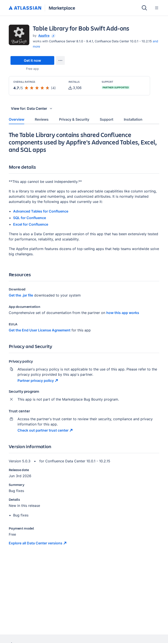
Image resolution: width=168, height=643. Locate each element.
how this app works (122, 312)
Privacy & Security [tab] (74, 119)
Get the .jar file (21, 295)
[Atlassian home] (25, 8)
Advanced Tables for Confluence (40, 211)
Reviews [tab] (42, 119)
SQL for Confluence (29, 218)
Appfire (43, 35)
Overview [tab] (16, 119)
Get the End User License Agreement (39, 330)
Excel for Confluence (30, 224)
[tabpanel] (84, 342)
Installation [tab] (133, 119)
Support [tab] (106, 119)
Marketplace (62, 8)
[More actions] (60, 60)
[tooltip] (53, 35)
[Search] (144, 7)
